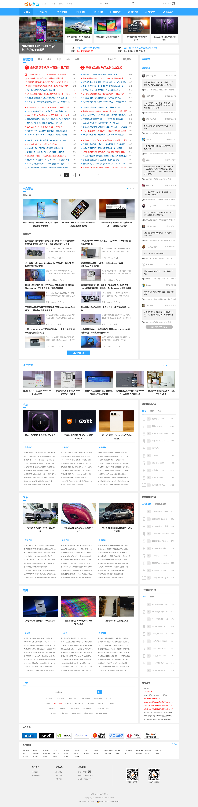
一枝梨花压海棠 (152, 247)
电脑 (25, 590)
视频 (159, 411)
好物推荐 (117, 12)
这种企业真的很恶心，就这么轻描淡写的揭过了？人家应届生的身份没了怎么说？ (158, 83)
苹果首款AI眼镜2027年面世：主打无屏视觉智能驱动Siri (103, 119)
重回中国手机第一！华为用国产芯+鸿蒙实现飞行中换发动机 (42, 470)
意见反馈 (58, 775)
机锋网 (157, 754)
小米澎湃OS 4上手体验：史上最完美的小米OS (112, 474)
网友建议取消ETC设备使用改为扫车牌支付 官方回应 (40, 577)
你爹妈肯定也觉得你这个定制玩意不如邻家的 (158, 127)
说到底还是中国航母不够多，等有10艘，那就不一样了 (158, 234)
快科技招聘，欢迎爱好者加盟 (134, 51)
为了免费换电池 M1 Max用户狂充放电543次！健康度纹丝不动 (43, 656)
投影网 (117, 754)
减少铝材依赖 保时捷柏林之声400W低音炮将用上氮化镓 (115, 563)
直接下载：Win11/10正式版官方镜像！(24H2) (140, 48)
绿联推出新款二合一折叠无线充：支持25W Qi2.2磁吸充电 (103, 135)
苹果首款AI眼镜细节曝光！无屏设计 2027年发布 (113, 638)
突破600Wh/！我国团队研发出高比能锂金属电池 (113, 549)
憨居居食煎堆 (151, 119)
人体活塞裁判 (151, 226)
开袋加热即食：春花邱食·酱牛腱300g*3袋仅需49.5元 (102, 98)
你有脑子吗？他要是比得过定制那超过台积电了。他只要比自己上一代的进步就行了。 (158, 314)
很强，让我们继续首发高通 (154, 253)
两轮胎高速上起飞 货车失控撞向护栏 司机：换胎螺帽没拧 (115, 545)
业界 (77, 59)
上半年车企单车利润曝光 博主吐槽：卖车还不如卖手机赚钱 (42, 574)
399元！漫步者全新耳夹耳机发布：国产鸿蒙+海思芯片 (115, 667)
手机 (49, 59)
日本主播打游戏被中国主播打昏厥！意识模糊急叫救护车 (103, 86)
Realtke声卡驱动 (101, 713)
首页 (28, 12)
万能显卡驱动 (60, 699)
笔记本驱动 (100, 703)
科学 (59, 59)
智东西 (76, 754)
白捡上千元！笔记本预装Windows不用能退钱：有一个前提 (48, 115)
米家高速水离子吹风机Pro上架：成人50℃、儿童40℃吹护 (79, 667)
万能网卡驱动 (63, 708)
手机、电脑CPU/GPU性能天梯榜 (88, 48)
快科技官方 (89, 775)
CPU (144, 411)
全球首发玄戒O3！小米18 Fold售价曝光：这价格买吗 (47, 74)
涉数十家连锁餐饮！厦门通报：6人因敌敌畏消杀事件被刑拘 (104, 131)
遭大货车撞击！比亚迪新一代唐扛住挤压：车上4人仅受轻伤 (104, 82)
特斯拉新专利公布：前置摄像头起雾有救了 (111, 570)
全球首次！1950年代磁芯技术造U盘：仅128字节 (44, 127)
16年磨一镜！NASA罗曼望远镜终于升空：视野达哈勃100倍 (48, 102)
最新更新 (28, 59)
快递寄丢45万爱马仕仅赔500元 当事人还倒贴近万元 (101, 90)
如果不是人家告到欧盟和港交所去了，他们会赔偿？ (158, 147)
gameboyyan (151, 76)
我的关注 (127, 59)
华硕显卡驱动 (98, 699)
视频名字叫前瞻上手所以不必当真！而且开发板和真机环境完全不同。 (158, 214)
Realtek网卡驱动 (87, 708)
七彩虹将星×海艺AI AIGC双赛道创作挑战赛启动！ (39, 670)
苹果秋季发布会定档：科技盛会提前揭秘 (73, 478)
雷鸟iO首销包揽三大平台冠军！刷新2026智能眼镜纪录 (115, 649)
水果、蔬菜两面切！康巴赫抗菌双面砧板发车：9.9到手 (102, 148)
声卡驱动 (53, 713)
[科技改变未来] (29, 3)
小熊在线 (46, 751)
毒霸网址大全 (108, 751)
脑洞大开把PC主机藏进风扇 (117, 621)
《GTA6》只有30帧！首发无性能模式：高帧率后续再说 (47, 135)
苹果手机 (65, 447)
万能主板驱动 (57, 703)
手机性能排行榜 (149, 404)
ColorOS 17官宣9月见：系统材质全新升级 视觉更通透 (114, 463)
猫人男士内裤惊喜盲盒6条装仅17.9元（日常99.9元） (46, 123)
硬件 (40, 59)
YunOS (96, 754)
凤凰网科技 (26, 751)
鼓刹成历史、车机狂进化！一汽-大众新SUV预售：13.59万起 (79, 563)
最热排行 (111, 59)
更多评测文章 (78, 353)
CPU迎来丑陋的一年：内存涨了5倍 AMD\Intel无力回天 (46, 140)
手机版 (44, 4)
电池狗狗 (151, 12)
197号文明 (150, 96)
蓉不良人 (149, 139)
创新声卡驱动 (88, 713)
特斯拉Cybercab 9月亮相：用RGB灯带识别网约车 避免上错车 (105, 111)
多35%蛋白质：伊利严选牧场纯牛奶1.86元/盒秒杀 (45, 148)
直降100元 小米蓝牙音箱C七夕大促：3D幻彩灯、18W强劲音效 (80, 656)
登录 (164, 3)
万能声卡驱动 (64, 713)
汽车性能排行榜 (149, 497)
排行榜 (82, 12)
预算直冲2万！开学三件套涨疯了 (107, 37)
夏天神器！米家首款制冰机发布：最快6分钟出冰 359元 (78, 670)
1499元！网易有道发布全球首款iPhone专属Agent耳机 (114, 652)
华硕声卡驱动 (76, 713)
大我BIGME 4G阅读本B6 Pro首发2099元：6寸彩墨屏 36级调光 (49, 160)
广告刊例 (58, 779)
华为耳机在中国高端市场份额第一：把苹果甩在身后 (114, 656)
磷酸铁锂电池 (160, 504)
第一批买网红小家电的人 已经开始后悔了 (41, 90)
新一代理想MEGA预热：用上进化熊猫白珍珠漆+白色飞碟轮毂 (80, 577)
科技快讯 (43, 12)
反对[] (174, 75)
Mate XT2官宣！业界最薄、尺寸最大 (40, 435)
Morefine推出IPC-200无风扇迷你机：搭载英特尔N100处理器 (105, 156)
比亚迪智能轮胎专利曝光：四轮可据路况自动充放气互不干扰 (116, 560)
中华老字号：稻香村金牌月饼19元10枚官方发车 (100, 74)
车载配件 (102, 540)
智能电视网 (46, 754)
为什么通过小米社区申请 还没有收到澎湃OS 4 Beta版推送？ (116, 481)
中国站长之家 (139, 751)
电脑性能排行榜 (149, 590)
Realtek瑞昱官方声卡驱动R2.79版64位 (156, 695)
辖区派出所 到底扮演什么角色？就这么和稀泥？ (159, 293)
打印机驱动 (90, 703)
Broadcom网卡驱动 (103, 708)
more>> (166, 365)
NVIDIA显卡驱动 (85, 699)
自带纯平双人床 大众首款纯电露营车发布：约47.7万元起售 (79, 567)
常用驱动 (146, 688)
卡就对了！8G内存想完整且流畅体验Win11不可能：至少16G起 (117, 470)
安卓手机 (28, 447)
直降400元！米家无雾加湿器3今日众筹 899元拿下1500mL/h (79, 652)
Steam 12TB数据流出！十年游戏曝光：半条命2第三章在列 (48, 111)
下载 (25, 683)
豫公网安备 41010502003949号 (109, 801)
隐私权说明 (36, 775)
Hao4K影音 (138, 754)
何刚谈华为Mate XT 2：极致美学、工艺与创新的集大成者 (41, 460)
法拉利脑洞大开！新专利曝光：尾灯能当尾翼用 (112, 552)
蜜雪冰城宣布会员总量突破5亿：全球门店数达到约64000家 (104, 152)
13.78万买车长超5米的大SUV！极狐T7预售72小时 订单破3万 (80, 549)
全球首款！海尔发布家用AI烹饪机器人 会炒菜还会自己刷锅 (79, 645)
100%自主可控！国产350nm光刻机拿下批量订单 (45, 78)
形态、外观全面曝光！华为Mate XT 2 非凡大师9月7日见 (41, 456)
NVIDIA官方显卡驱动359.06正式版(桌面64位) (158, 716)
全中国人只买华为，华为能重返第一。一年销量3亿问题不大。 (158, 193)
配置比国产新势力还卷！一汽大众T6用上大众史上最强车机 (79, 574)
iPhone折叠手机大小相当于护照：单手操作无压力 (76, 481)
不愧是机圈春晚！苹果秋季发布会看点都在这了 (75, 456)
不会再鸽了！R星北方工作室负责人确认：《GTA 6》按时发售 (104, 168)
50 (64, 302)
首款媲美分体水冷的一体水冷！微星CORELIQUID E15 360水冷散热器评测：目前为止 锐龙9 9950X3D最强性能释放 (106, 288)
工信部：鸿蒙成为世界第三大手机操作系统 (111, 460)
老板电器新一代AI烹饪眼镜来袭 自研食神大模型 (112, 663)
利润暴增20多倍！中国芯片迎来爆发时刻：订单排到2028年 (104, 164)
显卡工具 (108, 699)
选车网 (147, 754)
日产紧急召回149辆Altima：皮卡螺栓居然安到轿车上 (114, 567)
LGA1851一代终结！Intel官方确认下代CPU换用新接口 (46, 156)
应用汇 (86, 751)
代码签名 (76, 756)
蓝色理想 (117, 751)
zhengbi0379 (151, 206)
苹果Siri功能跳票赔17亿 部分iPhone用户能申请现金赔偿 (103, 78)
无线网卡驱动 (79, 703)
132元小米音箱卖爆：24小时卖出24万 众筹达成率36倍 (78, 649)
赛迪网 (55, 751)
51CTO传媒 (128, 751)
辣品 (24, 754)
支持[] (169, 75)
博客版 (69, 4)
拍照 (152, 411)
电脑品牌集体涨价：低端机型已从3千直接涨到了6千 (101, 107)
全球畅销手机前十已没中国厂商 (49, 67)
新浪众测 (148, 751)
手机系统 (102, 447)
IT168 (126, 754)
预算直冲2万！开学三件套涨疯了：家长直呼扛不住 (39, 652)
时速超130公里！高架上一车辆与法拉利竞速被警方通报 (48, 168)
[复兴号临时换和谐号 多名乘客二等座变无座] (78, 25)
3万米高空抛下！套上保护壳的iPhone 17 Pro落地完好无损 (79, 467)
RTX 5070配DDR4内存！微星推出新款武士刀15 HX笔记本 (42, 667)
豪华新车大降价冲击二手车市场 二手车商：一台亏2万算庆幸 (42, 560)
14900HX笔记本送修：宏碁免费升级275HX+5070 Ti (45, 152)
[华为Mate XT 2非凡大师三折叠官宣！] (164, 25)
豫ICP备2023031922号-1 (87, 801)
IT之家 (96, 751)
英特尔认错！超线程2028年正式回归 (40, 621)
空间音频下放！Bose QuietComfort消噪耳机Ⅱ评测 (113, 670)
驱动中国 (56, 754)
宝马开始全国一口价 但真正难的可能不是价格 (38, 556)
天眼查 (45, 756)
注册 (169, 3)
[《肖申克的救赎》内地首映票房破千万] (136, 25)
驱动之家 (169, 12)
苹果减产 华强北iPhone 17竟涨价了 (72, 485)
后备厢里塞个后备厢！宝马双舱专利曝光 (110, 577)
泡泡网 (35, 751)
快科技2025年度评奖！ (85, 51)
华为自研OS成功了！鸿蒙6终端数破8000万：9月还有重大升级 (117, 467)
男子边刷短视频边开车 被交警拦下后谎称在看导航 (101, 160)
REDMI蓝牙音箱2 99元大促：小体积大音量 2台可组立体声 (79, 660)
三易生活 (35, 756)
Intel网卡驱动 (75, 708)
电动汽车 (65, 540)
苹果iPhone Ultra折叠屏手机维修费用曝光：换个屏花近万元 (42, 481)
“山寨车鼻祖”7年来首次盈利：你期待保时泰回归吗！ (40, 570)
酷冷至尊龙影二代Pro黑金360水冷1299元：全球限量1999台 (104, 102)
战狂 (148, 160)
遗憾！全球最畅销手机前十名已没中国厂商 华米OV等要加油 (49, 86)
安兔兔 (66, 754)
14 (120, 324)
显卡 (152, 597)
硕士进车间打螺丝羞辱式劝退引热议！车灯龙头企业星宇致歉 (49, 82)
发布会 (100, 12)
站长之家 (66, 751)
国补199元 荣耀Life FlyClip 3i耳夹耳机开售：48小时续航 (115, 645)
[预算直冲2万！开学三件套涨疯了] (107, 25)
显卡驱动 (49, 699)
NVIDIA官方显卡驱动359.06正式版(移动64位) (158, 712)
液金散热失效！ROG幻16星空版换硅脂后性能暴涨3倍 (40, 660)
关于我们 (35, 772)
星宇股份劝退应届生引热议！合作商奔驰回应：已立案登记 (104, 144)
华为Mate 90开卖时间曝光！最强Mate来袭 (37, 485)
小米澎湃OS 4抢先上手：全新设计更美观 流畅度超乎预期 (115, 485)
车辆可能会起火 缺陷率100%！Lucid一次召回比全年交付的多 (80, 545)
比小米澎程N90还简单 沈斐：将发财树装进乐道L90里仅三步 (79, 560)
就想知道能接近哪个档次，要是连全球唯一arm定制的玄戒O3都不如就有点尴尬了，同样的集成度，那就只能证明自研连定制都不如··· (158, 170)
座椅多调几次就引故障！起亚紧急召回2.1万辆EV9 (76, 552)
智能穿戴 (102, 633)
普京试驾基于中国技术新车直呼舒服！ (36, 567)
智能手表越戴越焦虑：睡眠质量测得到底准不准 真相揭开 (115, 660)
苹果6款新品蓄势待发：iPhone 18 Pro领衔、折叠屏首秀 (78, 474)
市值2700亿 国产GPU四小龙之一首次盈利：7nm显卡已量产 (48, 119)
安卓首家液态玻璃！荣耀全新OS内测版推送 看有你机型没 (115, 478)
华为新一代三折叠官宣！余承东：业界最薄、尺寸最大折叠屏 (42, 463)
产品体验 (63, 12)
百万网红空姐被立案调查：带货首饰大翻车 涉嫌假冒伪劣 (103, 94)
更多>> (174, 744)
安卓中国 (86, 754)
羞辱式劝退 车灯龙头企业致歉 (104, 67)
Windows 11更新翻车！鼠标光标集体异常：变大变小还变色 (48, 94)
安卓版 (52, 4)
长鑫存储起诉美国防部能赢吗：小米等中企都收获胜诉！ (41, 478)
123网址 (76, 751)
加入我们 (58, 772)
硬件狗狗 (134, 12)
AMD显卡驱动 (72, 699)
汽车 (68, 59)
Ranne (148, 285)
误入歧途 (149, 305)
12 (64, 324)
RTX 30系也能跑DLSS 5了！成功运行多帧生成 (44, 144)
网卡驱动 (68, 703)
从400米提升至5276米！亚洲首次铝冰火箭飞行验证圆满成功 (104, 115)
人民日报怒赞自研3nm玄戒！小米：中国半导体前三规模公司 (42, 474)
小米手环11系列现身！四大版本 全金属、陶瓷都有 (113, 642)
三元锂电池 (146, 504)
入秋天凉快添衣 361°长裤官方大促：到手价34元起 (101, 123)
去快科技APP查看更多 (159, 327)
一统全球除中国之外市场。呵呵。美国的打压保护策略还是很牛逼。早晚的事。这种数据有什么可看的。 (158, 105)
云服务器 (25, 756)
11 (119, 280)
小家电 (64, 633)
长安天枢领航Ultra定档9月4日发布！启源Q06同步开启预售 (79, 570)
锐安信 (55, 756)
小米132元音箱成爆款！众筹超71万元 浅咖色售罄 (76, 642)
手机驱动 (111, 703)
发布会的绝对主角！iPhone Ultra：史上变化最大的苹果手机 (79, 470)
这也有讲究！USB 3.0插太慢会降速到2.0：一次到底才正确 (48, 107)
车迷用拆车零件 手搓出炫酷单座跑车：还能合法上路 (114, 556)
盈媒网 (66, 756)
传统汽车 (28, 540)
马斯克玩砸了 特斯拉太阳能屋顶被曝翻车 (110, 574)
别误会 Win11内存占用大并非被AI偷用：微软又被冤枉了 (47, 131)
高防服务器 (107, 754)
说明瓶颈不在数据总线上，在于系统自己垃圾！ (158, 272)
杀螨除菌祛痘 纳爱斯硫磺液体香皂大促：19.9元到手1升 (47, 98)
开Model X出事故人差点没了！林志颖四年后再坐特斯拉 (78, 556)
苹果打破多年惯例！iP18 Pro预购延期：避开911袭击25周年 (79, 463)
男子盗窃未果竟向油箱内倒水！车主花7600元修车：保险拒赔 (105, 127)
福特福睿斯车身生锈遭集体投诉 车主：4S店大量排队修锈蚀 (42, 563)
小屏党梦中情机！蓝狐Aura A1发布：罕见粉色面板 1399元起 (43, 467)
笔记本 (27, 633)
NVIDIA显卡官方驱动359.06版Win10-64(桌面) (158, 719)
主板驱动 (47, 703)
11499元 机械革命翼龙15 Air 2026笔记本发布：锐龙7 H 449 (48, 164)
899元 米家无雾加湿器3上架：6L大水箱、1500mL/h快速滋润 (80, 663)
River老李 (149, 265)
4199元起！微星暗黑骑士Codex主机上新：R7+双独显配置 (42, 663)
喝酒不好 (149, 185)
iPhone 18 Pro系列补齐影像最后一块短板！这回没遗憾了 (78, 460)
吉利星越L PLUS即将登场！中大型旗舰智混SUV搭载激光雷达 (105, 140)
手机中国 (158, 751)
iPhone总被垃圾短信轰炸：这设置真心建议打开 (112, 453)
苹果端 (61, 4)
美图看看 (35, 754)
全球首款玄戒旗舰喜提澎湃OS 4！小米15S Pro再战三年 (115, 456)
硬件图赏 (28, 365)
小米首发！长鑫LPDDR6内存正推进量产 (40, 48)
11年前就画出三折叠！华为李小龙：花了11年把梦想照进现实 (43, 453)
